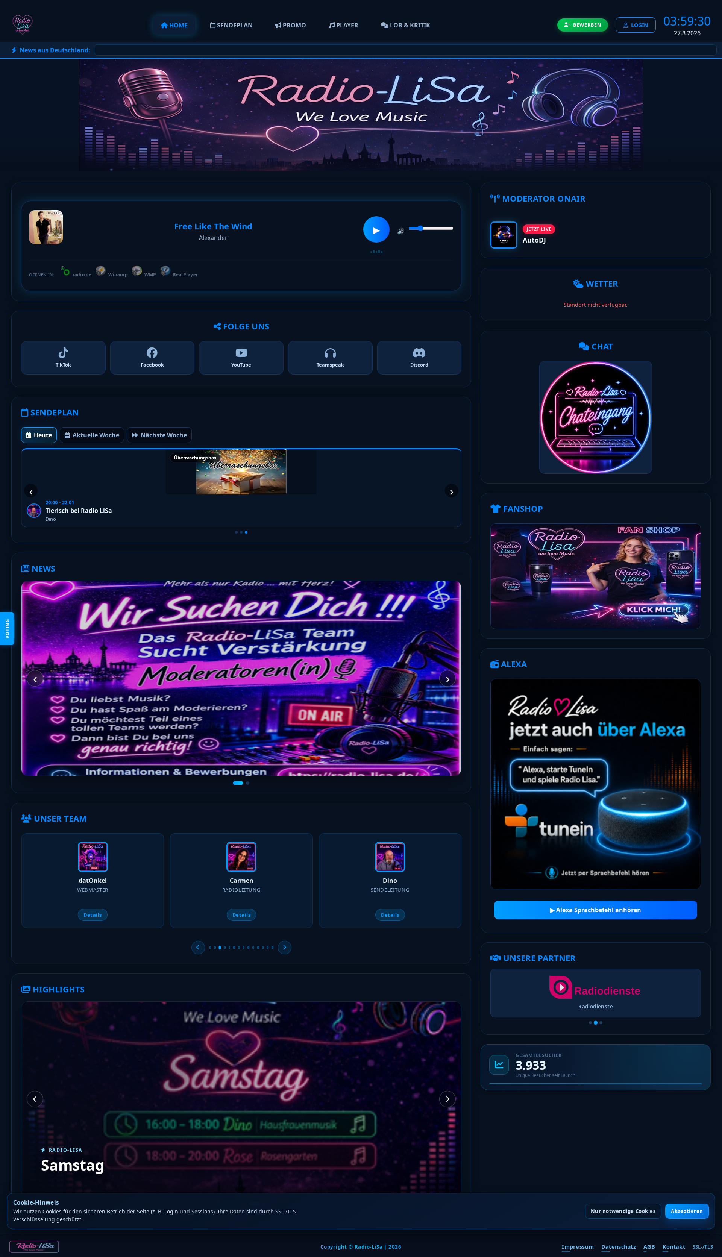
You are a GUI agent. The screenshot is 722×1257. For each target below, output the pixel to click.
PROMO (293, 25)
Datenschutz (618, 1246)
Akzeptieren (687, 1211)
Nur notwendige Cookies (623, 1211)
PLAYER (346, 25)
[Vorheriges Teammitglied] (198, 947)
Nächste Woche (164, 435)
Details (93, 914)
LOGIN (639, 25)
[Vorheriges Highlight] (35, 1099)
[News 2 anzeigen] (247, 783)
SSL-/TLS (703, 1246)
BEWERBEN (587, 25)
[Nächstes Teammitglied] (284, 947)
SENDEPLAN (234, 25)
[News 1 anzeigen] (238, 783)
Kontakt (674, 1246)
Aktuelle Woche (96, 435)
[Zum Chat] (595, 417)
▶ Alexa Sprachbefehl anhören (595, 910)
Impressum (578, 1246)
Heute (43, 435)
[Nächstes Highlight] (447, 1099)
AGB (649, 1246)
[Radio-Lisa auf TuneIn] (595, 784)
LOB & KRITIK (409, 25)
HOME (178, 25)
